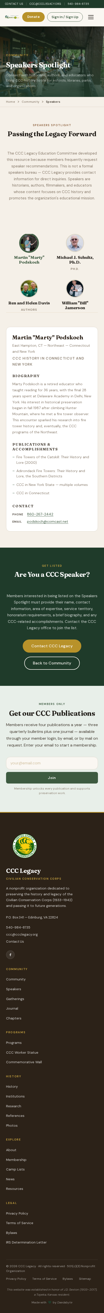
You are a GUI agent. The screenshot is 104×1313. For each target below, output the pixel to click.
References (15, 1116)
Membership (16, 1160)
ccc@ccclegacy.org (45, 4)
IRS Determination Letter (26, 1242)
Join (52, 777)
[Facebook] (10, 954)
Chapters (13, 1018)
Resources (14, 1189)
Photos (12, 1125)
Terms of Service (19, 1223)
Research (13, 1106)
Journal (12, 1008)
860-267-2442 (40, 514)
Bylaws (11, 1233)
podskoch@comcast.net (47, 521)
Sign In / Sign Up (65, 17)
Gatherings (15, 999)
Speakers (13, 989)
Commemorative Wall (24, 1062)
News (10, 1179)
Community (30, 102)
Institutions (15, 1096)
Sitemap (85, 1279)
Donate (33, 17)
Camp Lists (15, 1169)
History (12, 1086)
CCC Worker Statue (22, 1052)
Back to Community (52, 663)
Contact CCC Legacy (52, 646)
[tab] (29, 253)
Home (10, 102)
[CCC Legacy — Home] (12, 17)
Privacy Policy (17, 1213)
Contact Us (14, 4)
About (11, 1150)
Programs (14, 1043)
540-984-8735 (78, 4)
